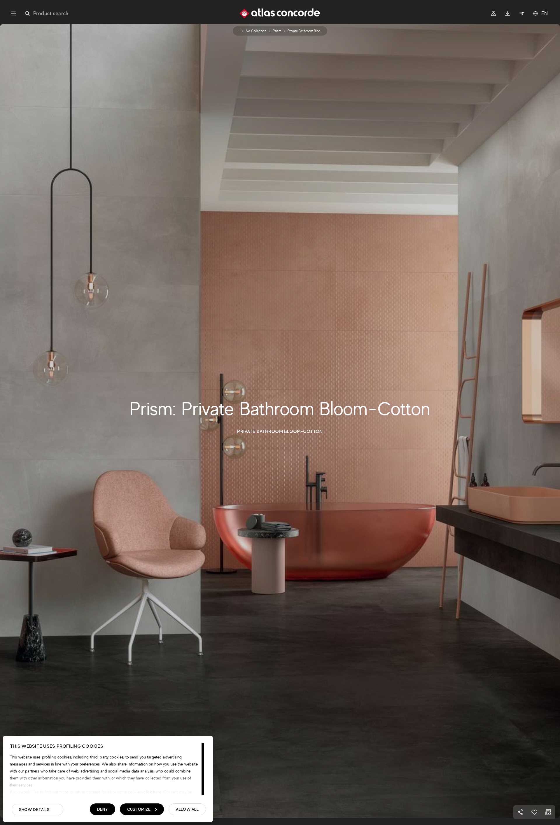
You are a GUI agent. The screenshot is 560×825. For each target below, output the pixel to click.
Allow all (187, 809)
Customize (139, 809)
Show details (34, 809)
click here (151, 792)
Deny (102, 809)
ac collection (256, 31)
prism (277, 31)
